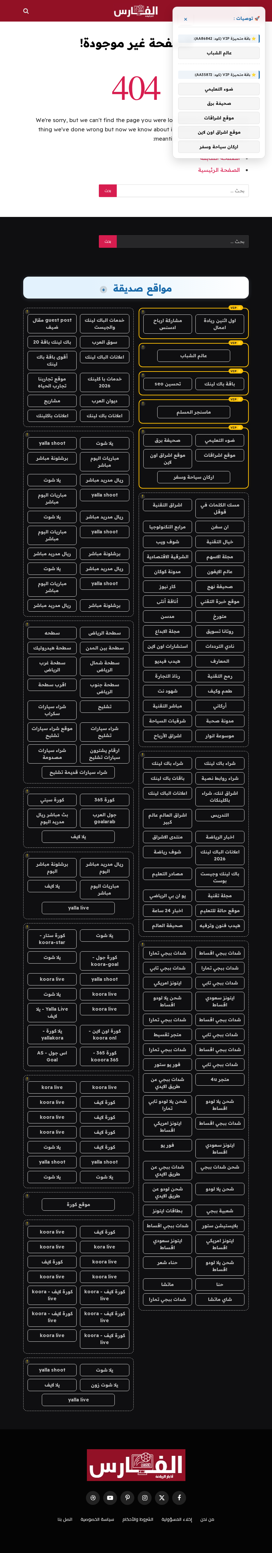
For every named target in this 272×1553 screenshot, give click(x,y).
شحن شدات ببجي (219, 1167)
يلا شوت (104, 443)
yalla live (78, 908)
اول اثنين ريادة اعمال (220, 323)
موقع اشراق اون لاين (167, 458)
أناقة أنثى (167, 601)
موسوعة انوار (219, 736)
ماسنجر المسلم (193, 412)
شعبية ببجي (219, 1211)
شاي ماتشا (220, 1299)
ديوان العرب (104, 401)
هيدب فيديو (167, 661)
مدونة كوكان (167, 571)
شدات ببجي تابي (167, 968)
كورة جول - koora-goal (104, 960)
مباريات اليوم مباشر (104, 461)
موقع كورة (78, 1204)
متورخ (220, 616)
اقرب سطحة (52, 685)
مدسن (167, 616)
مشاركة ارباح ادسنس (167, 323)
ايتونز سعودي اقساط (220, 1001)
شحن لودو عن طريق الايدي (167, 1192)
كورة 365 (104, 800)
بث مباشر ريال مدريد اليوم (52, 818)
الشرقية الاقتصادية (167, 557)
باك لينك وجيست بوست (219, 877)
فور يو (167, 1145)
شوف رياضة (167, 852)
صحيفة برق (167, 440)
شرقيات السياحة (167, 721)
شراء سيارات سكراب (52, 710)
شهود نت (167, 691)
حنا (219, 1284)
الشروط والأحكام (137, 1519)
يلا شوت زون (104, 1385)
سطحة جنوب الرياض (104, 688)
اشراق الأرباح (167, 736)
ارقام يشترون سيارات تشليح (104, 753)
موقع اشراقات (220, 455)
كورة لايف (104, 1102)
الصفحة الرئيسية (219, 169)
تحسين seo (168, 384)
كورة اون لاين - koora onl (105, 1034)
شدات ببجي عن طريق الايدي (167, 1082)
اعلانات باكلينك (52, 416)
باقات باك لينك (167, 778)
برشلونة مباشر (52, 458)
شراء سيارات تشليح (104, 731)
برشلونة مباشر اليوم (52, 867)
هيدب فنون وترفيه (219, 925)
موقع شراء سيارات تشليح (52, 731)
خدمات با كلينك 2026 (105, 382)
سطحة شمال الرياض (104, 666)
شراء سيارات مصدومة (52, 753)
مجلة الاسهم (219, 557)
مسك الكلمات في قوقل (219, 508)
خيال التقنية (219, 542)
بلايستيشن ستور (220, 1226)
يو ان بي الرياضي (167, 896)
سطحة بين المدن (105, 648)
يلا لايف (78, 837)
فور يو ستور (167, 1064)
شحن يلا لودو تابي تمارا (167, 1104)
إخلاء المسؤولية (177, 1519)
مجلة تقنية (220, 896)
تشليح (104, 706)
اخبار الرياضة (220, 837)
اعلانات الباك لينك (167, 793)
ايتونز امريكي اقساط (167, 1126)
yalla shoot (52, 443)
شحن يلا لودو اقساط (167, 1001)
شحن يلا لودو (220, 1189)
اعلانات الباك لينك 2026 (219, 855)
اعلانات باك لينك (104, 416)
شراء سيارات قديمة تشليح (78, 772)
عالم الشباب (193, 356)
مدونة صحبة (220, 721)
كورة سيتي (52, 800)
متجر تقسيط (167, 1035)
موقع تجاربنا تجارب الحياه (52, 382)
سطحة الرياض (104, 633)
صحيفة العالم (167, 925)
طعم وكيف (220, 691)
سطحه (52, 633)
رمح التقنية (220, 676)
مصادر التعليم (167, 874)
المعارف (219, 661)
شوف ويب (167, 542)
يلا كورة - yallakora (52, 1034)
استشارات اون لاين (167, 646)
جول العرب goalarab (104, 818)
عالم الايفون (220, 571)
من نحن (207, 1519)
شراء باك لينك (220, 763)
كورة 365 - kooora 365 (104, 1056)
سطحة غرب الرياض (52, 666)
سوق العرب (104, 342)
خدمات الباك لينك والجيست (104, 323)
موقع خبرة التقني (219, 601)
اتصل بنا (65, 1519)
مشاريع (52, 401)
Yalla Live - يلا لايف (52, 1012)
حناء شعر (167, 1262)
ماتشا (167, 1284)
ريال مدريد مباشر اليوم (104, 867)
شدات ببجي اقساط (220, 953)
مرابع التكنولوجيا (167, 527)
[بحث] (26, 10)
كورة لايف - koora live (104, 1295)
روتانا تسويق (220, 631)
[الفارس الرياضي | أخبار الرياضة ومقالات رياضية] (136, 11)
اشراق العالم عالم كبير (167, 818)
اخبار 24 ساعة (167, 910)
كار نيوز (167, 586)
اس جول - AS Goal (52, 1056)
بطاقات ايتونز (167, 1211)
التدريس (220, 815)
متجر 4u (220, 1079)
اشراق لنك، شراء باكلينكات (220, 796)
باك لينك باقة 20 (52, 342)
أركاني (220, 706)
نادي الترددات (219, 646)
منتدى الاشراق (167, 837)
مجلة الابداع (167, 631)
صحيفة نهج (220, 586)
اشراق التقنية (167, 505)
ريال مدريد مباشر (104, 480)
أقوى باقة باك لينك (52, 360)
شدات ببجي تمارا (167, 953)
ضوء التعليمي (220, 440)
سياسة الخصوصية (97, 1519)
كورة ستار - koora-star (52, 938)
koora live (52, 979)
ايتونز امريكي (167, 983)
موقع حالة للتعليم (220, 910)
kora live (52, 1087)
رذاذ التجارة (167, 676)
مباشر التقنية (167, 706)
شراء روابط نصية (219, 778)
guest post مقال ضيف (52, 323)
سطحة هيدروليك (52, 648)
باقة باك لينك (219, 384)
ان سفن (220, 527)
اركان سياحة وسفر (193, 477)
